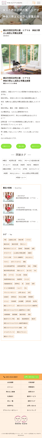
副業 (33, 248)
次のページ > (36, 146)
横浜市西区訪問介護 (9, 270)
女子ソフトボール (16, 261)
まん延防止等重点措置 (19, 253)
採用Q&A (13, 297)
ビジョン (6, 301)
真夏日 (30, 253)
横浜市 (33, 319)
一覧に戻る (21, 146)
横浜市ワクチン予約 (9, 319)
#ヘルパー (6, 165)
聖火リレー (23, 244)
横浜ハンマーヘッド (9, 305)
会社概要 (21, 301)
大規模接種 (7, 314)
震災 (5, 275)
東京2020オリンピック (10, 248)
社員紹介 (6, 297)
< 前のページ (6, 146)
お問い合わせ (21, 292)
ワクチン (6, 261)
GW (25, 327)
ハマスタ (28, 239)
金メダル (29, 270)
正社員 (27, 283)
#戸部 (25, 169)
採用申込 (17, 283)
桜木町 (20, 248)
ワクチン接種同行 (18, 257)
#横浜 (5, 160)
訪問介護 (28, 301)
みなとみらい (29, 257)
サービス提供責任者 (9, 288)
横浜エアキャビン (22, 332)
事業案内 (30, 297)
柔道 (29, 266)
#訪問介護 (12, 160)
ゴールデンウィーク (9, 332)
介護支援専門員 (21, 266)
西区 (29, 314)
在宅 (29, 292)
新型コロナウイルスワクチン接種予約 (27, 305)
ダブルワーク (7, 253)
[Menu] (38, 2)
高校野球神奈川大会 (9, 279)
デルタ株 (18, 275)
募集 (24, 261)
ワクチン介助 (7, 257)
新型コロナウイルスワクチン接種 (13, 327)
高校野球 (19, 279)
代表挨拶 (13, 301)
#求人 (20, 160)
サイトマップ (31, 410)
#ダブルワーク (34, 169)
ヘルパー (19, 288)
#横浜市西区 (7, 169)
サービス (26, 279)
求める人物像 (22, 297)
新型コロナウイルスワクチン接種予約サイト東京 (17, 310)
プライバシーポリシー (10, 292)
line (35, 270)
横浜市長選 (15, 244)
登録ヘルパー (20, 270)
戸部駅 (35, 266)
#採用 (23, 165)
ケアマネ (11, 275)
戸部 (5, 239)
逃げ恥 (35, 301)
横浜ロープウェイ (8, 336)
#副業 (6, 173)
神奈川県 (21, 239)
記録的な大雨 (12, 239)
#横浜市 (36, 165)
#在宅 (29, 165)
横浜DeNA (6, 244)
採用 (33, 283)
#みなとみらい (15, 173)
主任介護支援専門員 (9, 266)
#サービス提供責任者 (32, 160)
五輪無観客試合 (8, 283)
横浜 (18, 319)
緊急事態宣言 (25, 319)
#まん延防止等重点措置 (30, 173)
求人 (25, 288)
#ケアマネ (17, 169)
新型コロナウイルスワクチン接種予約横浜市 (16, 323)
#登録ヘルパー (21, 177)
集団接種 (14, 314)
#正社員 (15, 165)
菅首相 (25, 275)
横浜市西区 (23, 314)
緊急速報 (27, 248)
